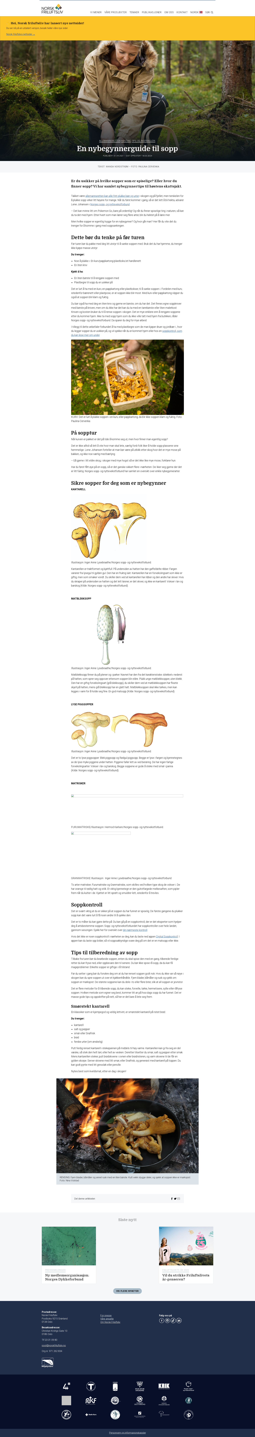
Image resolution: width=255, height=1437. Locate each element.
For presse (106, 1315)
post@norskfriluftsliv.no (54, 1345)
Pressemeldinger (55, 1270)
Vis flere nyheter (127, 1291)
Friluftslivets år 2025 (175, 1270)
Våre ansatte (107, 1318)
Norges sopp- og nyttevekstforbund (110, 204)
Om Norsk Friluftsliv (110, 1322)
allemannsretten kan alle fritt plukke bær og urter (112, 196)
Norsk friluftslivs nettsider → (20, 34)
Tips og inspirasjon (143, 141)
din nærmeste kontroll (135, 930)
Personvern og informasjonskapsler (127, 1432)
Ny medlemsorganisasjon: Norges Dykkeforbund (67, 1277)
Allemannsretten (110, 141)
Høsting (126, 141)
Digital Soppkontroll (167, 936)
